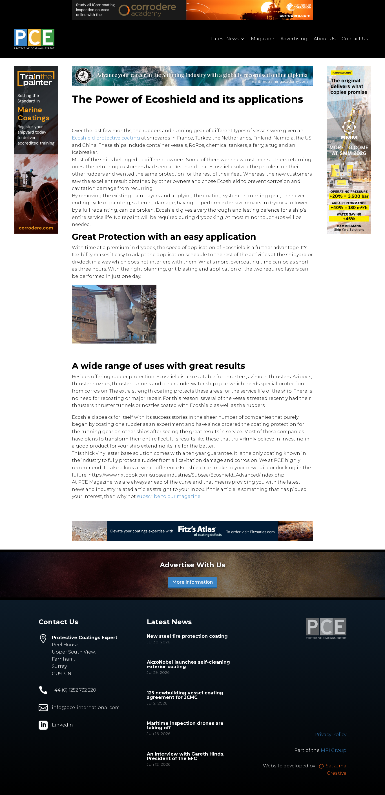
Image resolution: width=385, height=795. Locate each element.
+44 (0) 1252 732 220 (74, 690)
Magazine (262, 39)
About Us (324, 39)
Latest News (225, 39)
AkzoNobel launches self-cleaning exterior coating (188, 664)
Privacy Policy (330, 734)
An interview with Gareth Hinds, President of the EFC (185, 756)
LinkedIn (62, 725)
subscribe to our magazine (168, 496)
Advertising (293, 39)
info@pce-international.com (86, 707)
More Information (192, 582)
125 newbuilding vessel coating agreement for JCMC (185, 695)
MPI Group (333, 750)
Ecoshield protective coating (106, 138)
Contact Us (355, 39)
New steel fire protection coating (187, 636)
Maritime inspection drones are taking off (185, 725)
